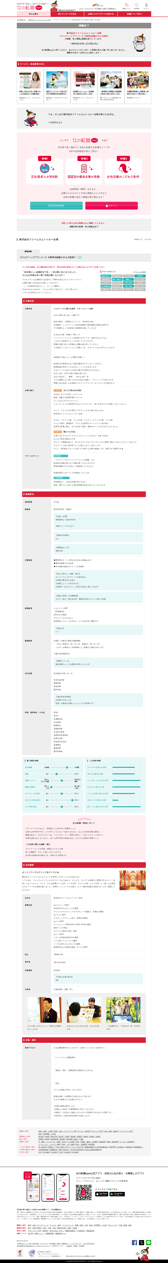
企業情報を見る (56, 122)
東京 (29, 1228)
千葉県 (67, 1137)
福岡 (69, 1228)
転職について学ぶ (134, 14)
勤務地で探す (21, 1228)
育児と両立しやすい (63, 1147)
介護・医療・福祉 (125, 1225)
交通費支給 (53, 1150)
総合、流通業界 (81, 1144)
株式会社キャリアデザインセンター (37, 1246)
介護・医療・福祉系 (111, 1131)
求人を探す (33, 14)
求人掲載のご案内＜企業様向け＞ (105, 8)
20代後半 (46, 1152)
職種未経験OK (90, 1147)
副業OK (45, 1231)
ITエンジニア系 (97, 1131)
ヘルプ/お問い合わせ (88, 1243)
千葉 (49, 1228)
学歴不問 (112, 1147)
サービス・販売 (55, 1225)
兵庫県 (85, 1137)
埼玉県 (61, 1137)
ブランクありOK (77, 1147)
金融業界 (102, 1142)
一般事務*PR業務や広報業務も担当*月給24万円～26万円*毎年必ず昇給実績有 (111, 93)
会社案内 (69, 1246)
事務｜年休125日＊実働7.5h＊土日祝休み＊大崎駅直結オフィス (30, 93)
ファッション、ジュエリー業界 (49, 1144)
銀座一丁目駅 (78, 1139)
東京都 (40, 1137)
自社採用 (81, 1246)
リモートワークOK (34, 1231)
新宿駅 (40, 1139)
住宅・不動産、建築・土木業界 (87, 1142)
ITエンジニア (112, 1225)
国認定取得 (90, 1231)
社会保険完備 (43, 1150)
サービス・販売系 (84, 1131)
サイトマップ (89, 8)
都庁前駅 (69, 1139)
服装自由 (129, 1147)
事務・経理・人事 (81, 1225)
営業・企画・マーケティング (38, 1225)
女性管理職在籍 (101, 1147)
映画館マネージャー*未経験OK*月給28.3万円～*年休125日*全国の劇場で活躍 (83, 93)
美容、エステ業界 (68, 1144)
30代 (61, 1152)
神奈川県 (54, 1137)
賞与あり (66, 1150)
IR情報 (75, 1246)
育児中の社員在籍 (77, 1150)
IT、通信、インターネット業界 (49, 1142)
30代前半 (67, 1152)
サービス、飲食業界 (126, 1142)
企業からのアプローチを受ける (101, 14)
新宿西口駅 (55, 1139)
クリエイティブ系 (125, 1131)
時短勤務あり (138, 1147)
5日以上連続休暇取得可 (93, 1150)
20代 (40, 1152)
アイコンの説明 (140, 272)
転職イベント (39, 1233)
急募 (60, 1150)
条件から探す (21, 1231)
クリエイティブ (68, 1225)
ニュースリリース (76, 1243)
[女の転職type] (21, 1246)
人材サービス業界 (68, 1142)
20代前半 (54, 1152)
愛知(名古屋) (61, 1228)
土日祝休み (121, 1147)
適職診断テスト (60, 1233)
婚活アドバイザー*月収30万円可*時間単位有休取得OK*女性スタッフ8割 (56, 93)
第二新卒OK (42, 1147)
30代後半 (75, 1152)
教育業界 (91, 1144)
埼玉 (44, 1228)
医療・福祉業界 (112, 1142)
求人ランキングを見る (67, 14)
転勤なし (51, 1147)
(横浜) (39, 1228)
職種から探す (21, 1225)
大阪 (54, 1228)
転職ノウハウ (21, 1233)
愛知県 (73, 1137)
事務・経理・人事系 (45, 1131)
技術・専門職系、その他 (47, 1134)
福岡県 (79, 1137)
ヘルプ (81, 8)
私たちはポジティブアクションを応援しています (80, 1256)
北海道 (98, 1137)
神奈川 (35, 1228)
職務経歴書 (50, 1233)
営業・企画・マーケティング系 (65, 1131)
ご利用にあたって (22, 1243)
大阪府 (47, 1137)
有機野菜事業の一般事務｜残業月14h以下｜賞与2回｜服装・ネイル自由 (138, 93)
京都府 (91, 1137)
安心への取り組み (34, 1243)
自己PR (30, 1233)
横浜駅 (62, 1139)
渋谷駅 (47, 1139)
